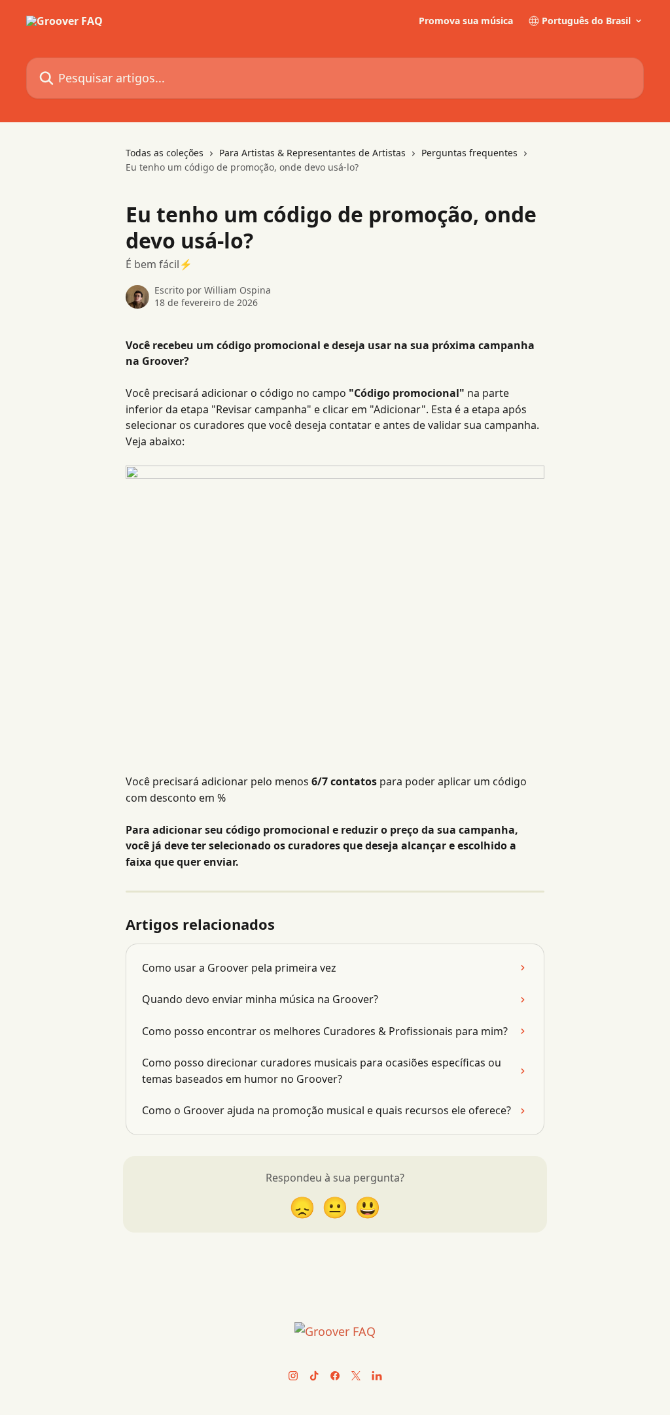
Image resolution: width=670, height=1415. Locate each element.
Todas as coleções (164, 152)
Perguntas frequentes (469, 152)
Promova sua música (466, 21)
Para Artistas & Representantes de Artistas (312, 152)
